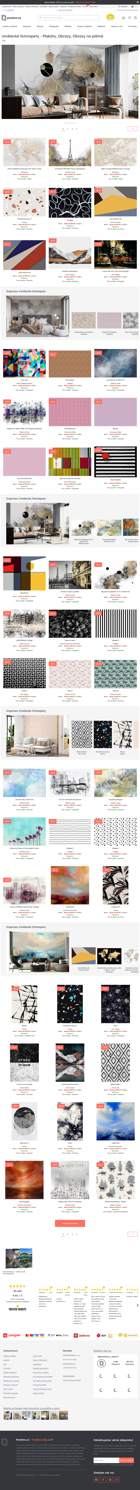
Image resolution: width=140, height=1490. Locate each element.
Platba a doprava (18, 6)
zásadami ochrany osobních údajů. (122, 1464)
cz (135, 6)
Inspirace (63, 6)
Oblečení (101, 26)
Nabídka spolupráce (40, 1368)
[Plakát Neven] (122, 734)
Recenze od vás (9, 1397)
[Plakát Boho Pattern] (82, 734)
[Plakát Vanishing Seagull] (109, 528)
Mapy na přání (54, 6)
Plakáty (68, 26)
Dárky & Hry (116, 26)
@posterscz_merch (108, 1356)
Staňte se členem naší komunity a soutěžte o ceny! (31, 1408)
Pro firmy (132, 26)
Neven (122, 752)
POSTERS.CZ (16, 18)
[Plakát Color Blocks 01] (84, 955)
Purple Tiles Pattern (109, 332)
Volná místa (37, 1356)
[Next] (137, 1305)
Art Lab (86, 6)
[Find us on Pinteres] (110, 1479)
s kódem (24, 174)
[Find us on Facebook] (103, 1479)
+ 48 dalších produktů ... (70, 1223)
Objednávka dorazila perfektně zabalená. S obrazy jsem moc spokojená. (45, 1299)
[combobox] (68, 17)
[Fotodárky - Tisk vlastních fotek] (123, 18)
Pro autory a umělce (40, 1372)
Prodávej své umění (74, 6)
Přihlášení (124, 6)
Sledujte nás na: (102, 1350)
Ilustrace (27, 26)
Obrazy (40, 26)
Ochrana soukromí (10, 1385)
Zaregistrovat (126, 1460)
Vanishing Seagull (109, 540)
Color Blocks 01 (84, 968)
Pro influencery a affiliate (42, 1377)
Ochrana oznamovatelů (72, 1380)
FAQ (5, 1364)
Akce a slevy (93, 6)
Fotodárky (43, 6)
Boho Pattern (82, 752)
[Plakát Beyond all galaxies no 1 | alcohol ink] (84, 528)
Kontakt (6, 1360)
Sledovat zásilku (9, 1356)
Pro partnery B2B (39, 1385)
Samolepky (37, 1364)
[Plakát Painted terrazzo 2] (103, 734)
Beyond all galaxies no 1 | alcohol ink (83, 540)
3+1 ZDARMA (9, 10)
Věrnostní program (10, 1393)
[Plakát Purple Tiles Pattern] (109, 320)
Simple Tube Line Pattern (83, 332)
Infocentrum (6, 6)
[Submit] (40, 17)
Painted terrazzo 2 (103, 752)
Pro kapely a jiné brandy (42, 1381)
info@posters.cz (69, 1364)
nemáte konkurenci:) (63, 1297)
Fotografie (54, 26)
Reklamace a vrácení (11, 1381)
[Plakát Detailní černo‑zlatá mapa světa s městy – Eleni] (109, 956)
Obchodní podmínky (11, 1377)
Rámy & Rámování (32, 6)
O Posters (7, 1368)
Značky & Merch (10, 26)
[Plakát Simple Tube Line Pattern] (84, 320)
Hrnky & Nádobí (84, 26)
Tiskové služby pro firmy (42, 1389)
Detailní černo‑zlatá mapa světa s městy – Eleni (109, 969)
